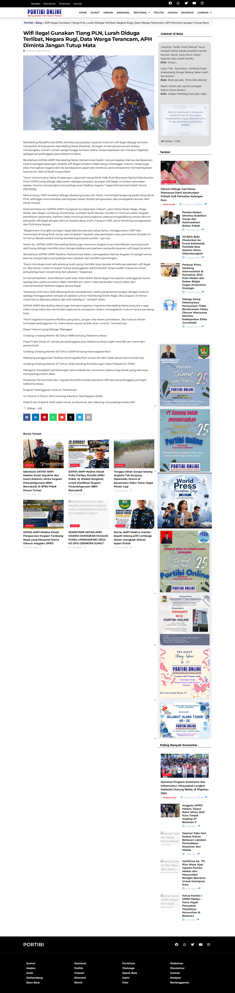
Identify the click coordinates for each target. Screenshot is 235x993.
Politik (159, 12)
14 (202, 797)
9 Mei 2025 (190, 920)
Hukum (172, 12)
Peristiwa (128, 963)
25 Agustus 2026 (189, 204)
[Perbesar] (207, 598)
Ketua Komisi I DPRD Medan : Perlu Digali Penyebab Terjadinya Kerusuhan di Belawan (192, 905)
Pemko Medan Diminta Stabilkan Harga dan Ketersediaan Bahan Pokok (194, 219)
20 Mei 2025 (190, 889)
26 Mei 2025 (190, 826)
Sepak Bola (129, 972)
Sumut (95, 12)
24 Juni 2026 (122, 490)
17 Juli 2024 (190, 854)
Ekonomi (187, 12)
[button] (26, 417)
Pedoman (64, 3)
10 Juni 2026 (122, 547)
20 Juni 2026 (31, 547)
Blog (39, 22)
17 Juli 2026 (30, 494)
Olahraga (128, 968)
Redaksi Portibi (169, 797)
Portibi (28, 22)
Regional (140, 12)
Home (83, 12)
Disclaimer (49, 3)
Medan (108, 12)
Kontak (78, 3)
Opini (126, 977)
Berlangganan (179, 982)
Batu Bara (33, 982)
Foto (125, 982)
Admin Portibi (169, 204)
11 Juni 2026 (76, 547)
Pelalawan (169, 182)
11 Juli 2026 (76, 494)
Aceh (29, 972)
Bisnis (78, 982)
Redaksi (35, 3)
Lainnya (202, 12)
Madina (29, 465)
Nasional (123, 12)
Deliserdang (34, 977)
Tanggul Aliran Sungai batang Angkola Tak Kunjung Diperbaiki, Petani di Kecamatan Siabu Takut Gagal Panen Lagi (133, 479)
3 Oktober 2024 (190, 797)
